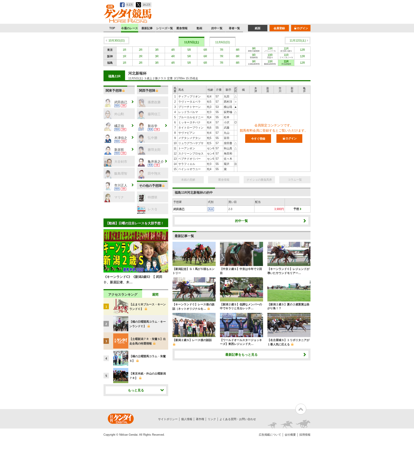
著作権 (200, 419)
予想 (296, 208)
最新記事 (147, 28)
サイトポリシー (168, 419)
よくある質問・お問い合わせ (238, 419)
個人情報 (186, 419)
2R (140, 49)
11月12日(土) (298, 40)
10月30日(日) (116, 40)
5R (189, 49)
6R (205, 49)
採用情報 (304, 434)
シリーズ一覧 (164, 28)
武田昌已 (179, 209)
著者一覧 (234, 28)
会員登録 (279, 28)
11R (286, 49)
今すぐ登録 (258, 138)
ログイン (302, 28)
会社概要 (290, 434)
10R (270, 49)
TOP (112, 28)
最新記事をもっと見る (241, 354)
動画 (199, 28)
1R (124, 49)
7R (221, 49)
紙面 (257, 28)
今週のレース (129, 28)
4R (173, 49)
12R (302, 49)
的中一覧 (217, 28)
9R (254, 49)
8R (237, 49)
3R (156, 49)
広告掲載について (270, 434)
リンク (212, 419)
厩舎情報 (182, 28)
